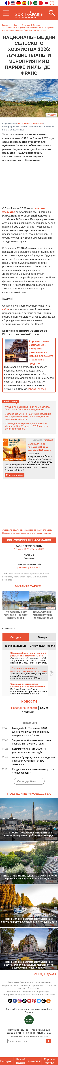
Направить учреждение (31, 985)
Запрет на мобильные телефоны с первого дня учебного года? (32, 742)
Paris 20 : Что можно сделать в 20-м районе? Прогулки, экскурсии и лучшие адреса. (29, 877)
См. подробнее (26, 781)
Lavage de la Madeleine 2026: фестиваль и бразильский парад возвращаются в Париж (30, 731)
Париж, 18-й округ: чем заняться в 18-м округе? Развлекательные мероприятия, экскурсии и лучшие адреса (29, 964)
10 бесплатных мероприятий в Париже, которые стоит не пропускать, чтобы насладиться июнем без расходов (42, 615)
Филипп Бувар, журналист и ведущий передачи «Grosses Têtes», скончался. (33, 761)
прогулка (34, 573)
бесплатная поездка (19, 573)
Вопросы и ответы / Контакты (37, 987)
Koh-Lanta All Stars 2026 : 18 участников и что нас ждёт (29, 750)
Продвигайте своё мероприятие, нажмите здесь (26, 532)
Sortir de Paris (47, 994)
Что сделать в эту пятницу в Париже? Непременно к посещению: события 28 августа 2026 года (15, 615)
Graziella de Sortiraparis (30, 123)
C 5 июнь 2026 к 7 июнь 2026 (29, 549)
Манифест (12, 991)
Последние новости (24, 708)
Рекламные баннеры (18, 982)
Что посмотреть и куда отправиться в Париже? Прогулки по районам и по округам (29, 834)
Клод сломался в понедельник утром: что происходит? (33, 771)
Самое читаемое (35, 710)
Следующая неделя (42, 646)
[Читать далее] (37, 389)
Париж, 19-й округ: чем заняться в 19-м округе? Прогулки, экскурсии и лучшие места (29, 920)
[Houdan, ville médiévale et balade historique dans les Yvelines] (29, 98)
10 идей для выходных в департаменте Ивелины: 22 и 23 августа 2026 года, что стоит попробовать (26, 426)
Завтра (42, 637)
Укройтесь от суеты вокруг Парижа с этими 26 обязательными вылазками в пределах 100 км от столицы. (28, 677)
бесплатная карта (22, 576)
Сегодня (15, 637)
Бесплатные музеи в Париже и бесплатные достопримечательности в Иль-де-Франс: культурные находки (28, 416)
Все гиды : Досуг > (44, 974)
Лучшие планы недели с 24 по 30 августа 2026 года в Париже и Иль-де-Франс (27, 408)
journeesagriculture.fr (29, 567)
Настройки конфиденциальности (20, 994)
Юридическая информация (35, 991)
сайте (5, 309)
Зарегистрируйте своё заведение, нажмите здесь (27, 529)
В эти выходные (15, 646)
